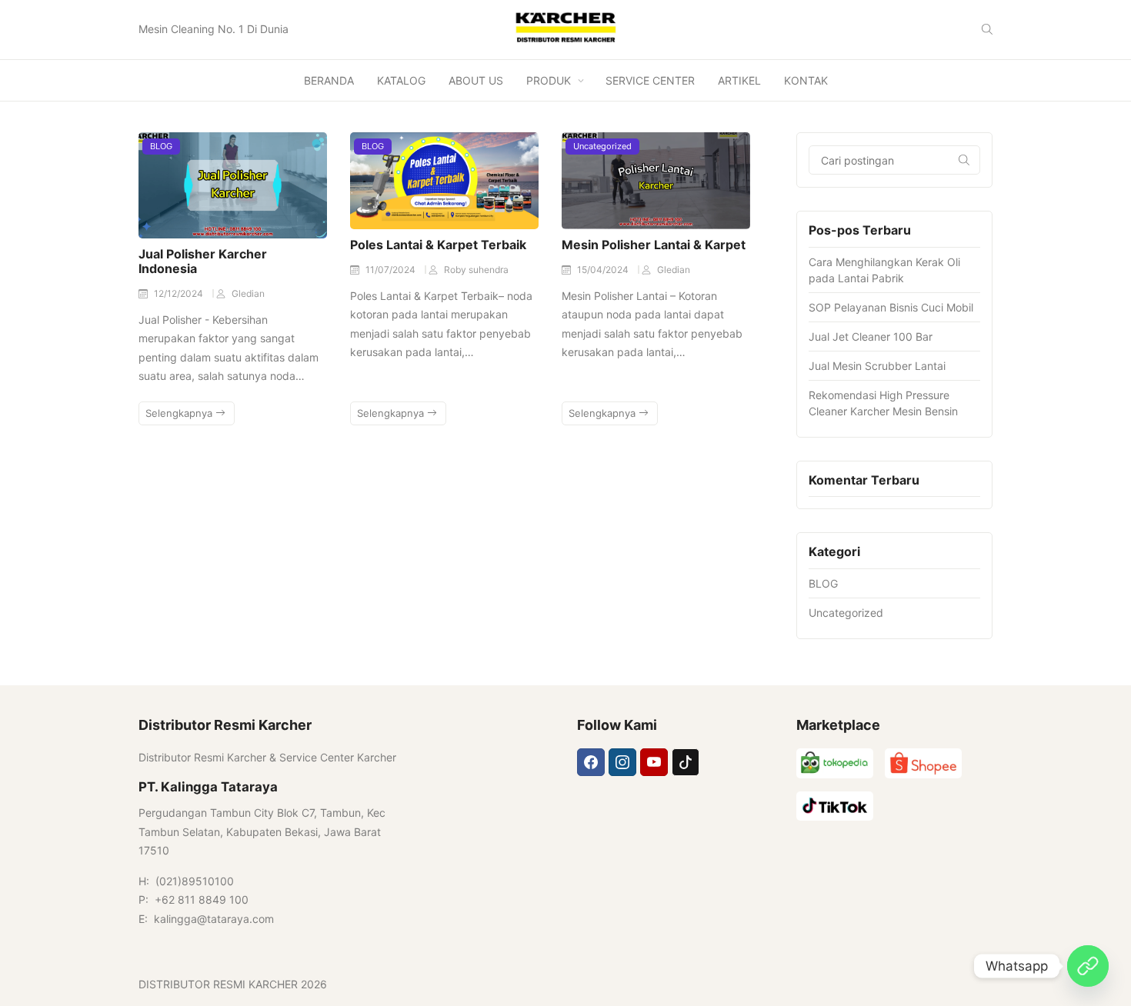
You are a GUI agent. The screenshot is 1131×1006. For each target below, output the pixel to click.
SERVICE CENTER (650, 80)
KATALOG (401, 80)
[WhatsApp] (1088, 966)
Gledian (248, 293)
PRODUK (548, 80)
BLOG (161, 146)
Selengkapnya (180, 413)
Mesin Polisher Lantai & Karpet (654, 244)
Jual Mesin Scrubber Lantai (877, 365)
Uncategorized (602, 146)
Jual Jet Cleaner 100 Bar (870, 336)
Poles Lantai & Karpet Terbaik (438, 244)
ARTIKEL (739, 80)
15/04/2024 (604, 269)
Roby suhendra (476, 269)
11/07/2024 (391, 269)
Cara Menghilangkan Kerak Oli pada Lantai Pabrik (884, 270)
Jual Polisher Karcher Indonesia (202, 261)
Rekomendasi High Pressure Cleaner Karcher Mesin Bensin (883, 403)
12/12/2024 (179, 293)
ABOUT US (476, 80)
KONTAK (806, 80)
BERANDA (329, 80)
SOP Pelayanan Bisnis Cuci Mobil (891, 307)
